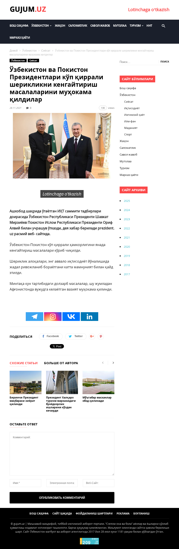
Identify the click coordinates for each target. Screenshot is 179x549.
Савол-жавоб (100, 26)
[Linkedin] (89, 316)
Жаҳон (60, 26)
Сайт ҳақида (62, 513)
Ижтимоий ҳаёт (134, 114)
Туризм (135, 26)
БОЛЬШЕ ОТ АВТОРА (61, 363)
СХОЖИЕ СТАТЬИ (24, 363)
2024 (127, 210)
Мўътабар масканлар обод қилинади (97, 399)
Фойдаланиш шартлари (94, 513)
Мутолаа (119, 26)
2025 (127, 201)
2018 (127, 265)
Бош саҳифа (19, 26)
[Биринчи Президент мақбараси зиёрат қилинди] (25, 382)
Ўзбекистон (40, 26)
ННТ (149, 26)
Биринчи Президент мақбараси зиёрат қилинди (24, 401)
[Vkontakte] (71, 316)
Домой (14, 50)
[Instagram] (53, 316)
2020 (127, 247)
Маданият (131, 128)
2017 (127, 274)
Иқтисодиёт (132, 108)
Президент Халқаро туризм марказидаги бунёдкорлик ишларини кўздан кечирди (61, 404)
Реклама (123, 513)
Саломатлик (77, 26)
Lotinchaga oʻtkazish (148, 9)
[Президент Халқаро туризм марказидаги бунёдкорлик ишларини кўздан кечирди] (62, 382)
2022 (127, 228)
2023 (127, 219)
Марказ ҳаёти (20, 38)
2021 (127, 237)
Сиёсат (45, 50)
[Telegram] (34, 316)
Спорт (128, 134)
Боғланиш (141, 513)
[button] (163, 25)
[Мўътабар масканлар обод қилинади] (98, 382)
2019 (127, 256)
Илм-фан (130, 121)
